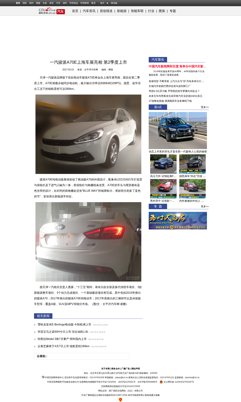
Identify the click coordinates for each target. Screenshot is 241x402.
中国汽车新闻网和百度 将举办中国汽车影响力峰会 (182, 66)
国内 (31, 3)
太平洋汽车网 (91, 69)
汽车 (58, 3)
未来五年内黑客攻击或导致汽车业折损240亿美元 (175, 96)
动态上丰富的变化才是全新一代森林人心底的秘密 (178, 151)
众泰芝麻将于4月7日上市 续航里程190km (63, 346)
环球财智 (84, 3)
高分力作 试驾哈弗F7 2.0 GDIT (168, 176)
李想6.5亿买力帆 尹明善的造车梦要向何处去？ (174, 91)
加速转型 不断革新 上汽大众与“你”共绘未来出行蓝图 (177, 81)
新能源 (121, 11)
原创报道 (106, 11)
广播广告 (125, 368)
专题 (173, 11)
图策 (162, 11)
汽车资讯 (89, 11)
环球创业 (74, 3)
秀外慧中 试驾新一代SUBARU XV (170, 200)
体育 (51, 3)
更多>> (205, 107)
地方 (102, 3)
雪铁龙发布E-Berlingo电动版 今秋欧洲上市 (64, 324)
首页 (18, 3)
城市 (65, 3)
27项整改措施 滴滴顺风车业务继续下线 (170, 100)
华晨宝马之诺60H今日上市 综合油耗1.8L (63, 331)
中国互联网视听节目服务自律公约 (63, 382)
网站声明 (135, 368)
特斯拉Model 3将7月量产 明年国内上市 (62, 338)
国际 (25, 3)
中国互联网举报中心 (54, 377)
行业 (151, 11)
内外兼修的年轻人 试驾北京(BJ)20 (199, 200)
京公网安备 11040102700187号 (178, 382)
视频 (38, 3)
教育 (93, 3)
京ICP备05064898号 (147, 382)
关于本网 (105, 368)
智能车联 (137, 11)
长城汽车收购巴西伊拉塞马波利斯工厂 (170, 86)
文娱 (45, 3)
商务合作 (115, 368)
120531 (129, 382)
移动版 (114, 3)
